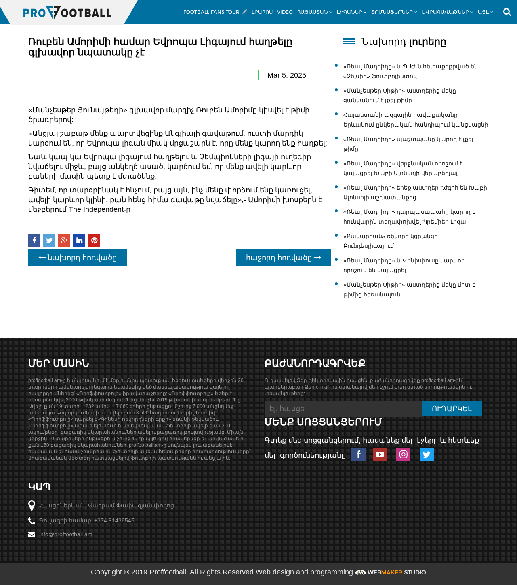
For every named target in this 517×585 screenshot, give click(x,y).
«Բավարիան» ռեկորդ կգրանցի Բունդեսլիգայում (390, 241)
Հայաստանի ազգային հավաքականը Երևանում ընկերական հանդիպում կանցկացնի (415, 120)
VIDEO (285, 12)
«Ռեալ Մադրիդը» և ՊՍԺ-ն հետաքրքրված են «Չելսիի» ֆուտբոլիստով (410, 71)
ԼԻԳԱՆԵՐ (349, 12)
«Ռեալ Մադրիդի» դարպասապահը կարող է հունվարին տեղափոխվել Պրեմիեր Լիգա (409, 217)
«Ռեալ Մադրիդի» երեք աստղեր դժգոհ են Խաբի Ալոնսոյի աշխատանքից (415, 192)
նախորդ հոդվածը (81, 257)
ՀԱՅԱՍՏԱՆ (312, 12)
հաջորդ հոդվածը (280, 257)
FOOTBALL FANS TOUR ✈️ (215, 12)
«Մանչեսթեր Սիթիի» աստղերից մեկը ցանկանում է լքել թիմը (399, 95)
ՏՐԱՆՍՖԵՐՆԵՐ (392, 12)
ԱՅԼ (483, 12)
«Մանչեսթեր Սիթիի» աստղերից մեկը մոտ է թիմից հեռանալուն (409, 289)
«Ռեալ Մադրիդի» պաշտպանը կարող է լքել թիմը (408, 144)
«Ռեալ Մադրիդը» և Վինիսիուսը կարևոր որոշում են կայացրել (404, 265)
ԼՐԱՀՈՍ (262, 12)
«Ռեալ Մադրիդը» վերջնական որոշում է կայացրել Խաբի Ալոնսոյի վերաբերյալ (402, 168)
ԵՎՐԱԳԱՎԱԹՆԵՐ (445, 12)
